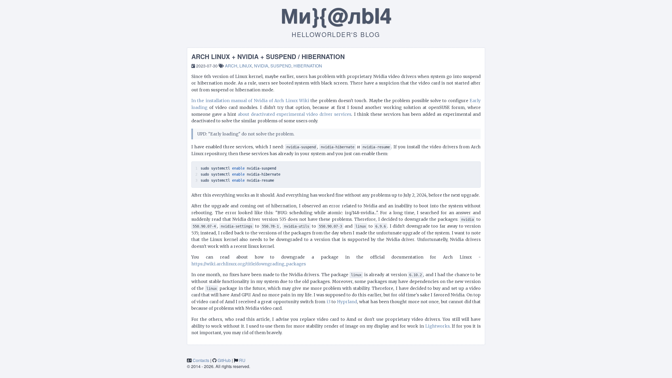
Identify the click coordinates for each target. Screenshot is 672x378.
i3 (328, 301)
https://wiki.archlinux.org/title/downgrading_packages (248, 263)
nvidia (261, 66)
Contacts (201, 360)
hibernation (307, 66)
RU (242, 360)
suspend (280, 66)
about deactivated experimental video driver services (294, 114)
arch (231, 66)
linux (245, 66)
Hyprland (347, 301)
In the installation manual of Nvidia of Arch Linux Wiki (250, 100)
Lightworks (437, 326)
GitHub (224, 360)
